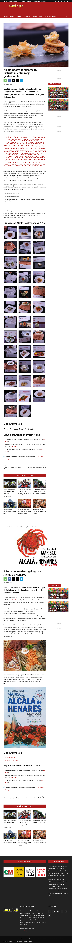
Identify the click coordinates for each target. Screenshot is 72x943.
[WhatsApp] (64, 1)
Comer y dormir (37, 16)
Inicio (6, 16)
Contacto (43, 1)
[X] (61, 1)
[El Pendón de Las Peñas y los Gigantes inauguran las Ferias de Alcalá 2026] (39, 483)
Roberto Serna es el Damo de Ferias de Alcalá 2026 (10, 511)
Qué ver (19, 16)
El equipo (22, 1)
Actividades (27, 16)
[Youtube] (67, 1)
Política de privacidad (29, 938)
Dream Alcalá (7, 21)
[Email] (17, 80)
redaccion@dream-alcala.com (29, 931)
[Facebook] (52, 1)
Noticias (11, 16)
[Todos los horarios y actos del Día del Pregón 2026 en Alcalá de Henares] (24, 503)
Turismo (47, 16)
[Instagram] (55, 1)
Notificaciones (36, 1)
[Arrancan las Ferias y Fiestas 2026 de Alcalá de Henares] (39, 503)
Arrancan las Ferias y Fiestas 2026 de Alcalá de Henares (39, 511)
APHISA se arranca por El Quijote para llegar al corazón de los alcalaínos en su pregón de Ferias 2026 (10, 493)
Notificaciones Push (52, 938)
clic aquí (14, 446)
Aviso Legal (19, 938)
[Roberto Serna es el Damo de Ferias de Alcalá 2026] (10, 503)
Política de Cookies (41, 938)
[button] (66, 16)
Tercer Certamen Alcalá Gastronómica (20, 429)
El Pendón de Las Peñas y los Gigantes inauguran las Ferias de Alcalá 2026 (39, 491)
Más (53, 16)
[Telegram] (58, 1)
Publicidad (29, 1)
